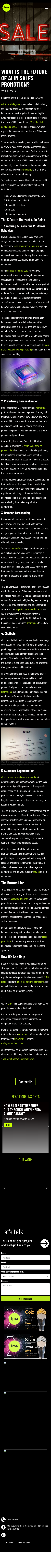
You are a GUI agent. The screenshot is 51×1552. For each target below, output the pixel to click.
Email (3, 1262)
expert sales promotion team (29, 609)
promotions (6, 691)
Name (3, 1253)
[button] (46, 7)
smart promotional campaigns (30, 981)
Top (3, 1058)
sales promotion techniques (26, 245)
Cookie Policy (8, 1542)
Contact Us (26, 1081)
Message (4, 1281)
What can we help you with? (12, 1271)
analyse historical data (17, 270)
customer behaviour (20, 898)
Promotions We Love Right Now (19, 1058)
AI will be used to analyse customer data (19, 777)
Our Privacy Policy (24, 1542)
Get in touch (32, 622)
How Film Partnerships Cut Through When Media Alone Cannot (22, 1109)
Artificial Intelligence (10, 104)
